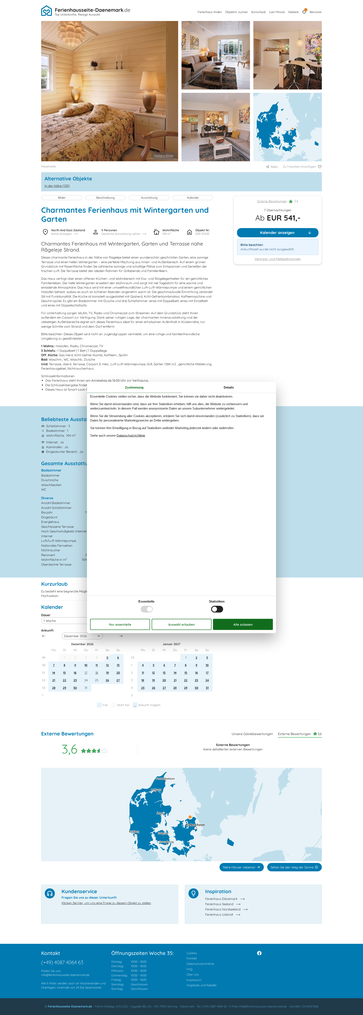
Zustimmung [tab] (134, 387)
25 (143, 688)
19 (107, 673)
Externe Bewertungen (272, 201)
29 (64, 688)
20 (118, 673)
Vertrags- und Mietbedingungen (278, 259)
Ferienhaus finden (210, 12)
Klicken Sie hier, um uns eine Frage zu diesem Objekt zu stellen (106, 903)
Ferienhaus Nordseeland (223, 909)
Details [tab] (229, 387)
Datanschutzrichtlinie (131, 435)
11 (97, 665)
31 (207, 688)
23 (75, 680)
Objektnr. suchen (236, 12)
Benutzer (316, 12)
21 (53, 680)
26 (107, 680)
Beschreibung (105, 198)
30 (75, 688)
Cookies (192, 953)
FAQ (189, 969)
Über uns (193, 974)
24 (207, 680)
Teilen (274, 167)
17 (86, 673)
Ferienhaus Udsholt (219, 915)
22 (64, 680)
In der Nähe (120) (57, 186)
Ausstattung (149, 198)
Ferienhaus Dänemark (221, 899)
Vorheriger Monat (43, 635)
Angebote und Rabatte (202, 985)
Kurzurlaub (258, 12)
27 (118, 680)
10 (85, 665)
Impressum (194, 980)
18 (96, 673)
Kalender (193, 198)
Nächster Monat (121, 635)
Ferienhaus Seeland (219, 904)
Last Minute (277, 12)
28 (53, 688)
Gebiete (293, 12)
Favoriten (305, 9)
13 (118, 665)
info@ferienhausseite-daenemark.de (65, 975)
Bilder (62, 198)
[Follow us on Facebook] (259, 953)
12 (107, 665)
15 (64, 673)
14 (53, 673)
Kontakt (192, 958)
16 (75, 673)
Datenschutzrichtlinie (200, 964)
